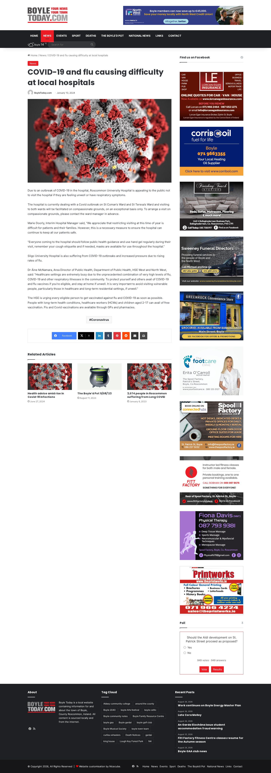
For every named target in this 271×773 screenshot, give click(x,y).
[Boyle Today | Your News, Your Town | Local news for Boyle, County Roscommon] (47, 15)
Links (159, 35)
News (47, 35)
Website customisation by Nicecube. (100, 766)
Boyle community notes (115, 716)
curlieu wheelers (111, 735)
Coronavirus (100, 320)
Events (61, 35)
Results (217, 669)
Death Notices (133, 735)
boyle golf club (144, 722)
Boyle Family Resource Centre (148, 716)
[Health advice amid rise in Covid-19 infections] (50, 376)
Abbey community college (116, 703)
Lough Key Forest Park (131, 741)
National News (139, 35)
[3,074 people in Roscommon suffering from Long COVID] (149, 376)
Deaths (91, 35)
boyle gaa (108, 722)
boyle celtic (150, 710)
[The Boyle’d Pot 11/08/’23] (99, 376)
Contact (174, 35)
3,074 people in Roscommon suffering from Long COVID (147, 395)
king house (109, 741)
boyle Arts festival (130, 710)
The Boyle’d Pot (112, 35)
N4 (150, 741)
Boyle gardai (125, 722)
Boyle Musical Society (114, 728)
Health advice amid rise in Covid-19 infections (46, 395)
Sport (76, 35)
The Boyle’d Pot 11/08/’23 (94, 393)
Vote (204, 669)
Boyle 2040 (109, 710)
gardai (148, 735)
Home (34, 35)
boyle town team (140, 728)
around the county (144, 703)
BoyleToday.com (43, 92)
